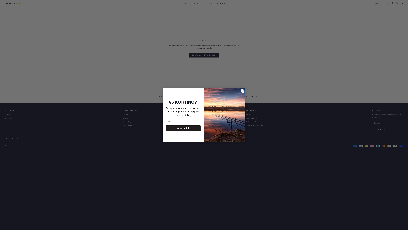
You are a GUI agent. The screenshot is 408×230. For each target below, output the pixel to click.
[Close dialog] (243, 91)
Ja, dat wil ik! (183, 128)
